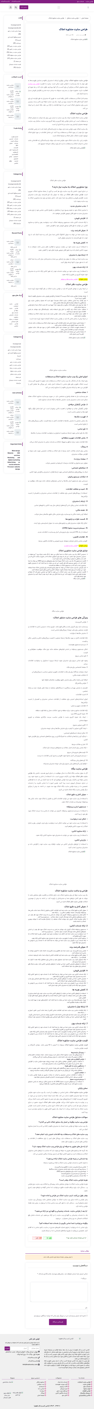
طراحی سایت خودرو (70, 546)
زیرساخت (18, 43)
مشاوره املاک (64, 1055)
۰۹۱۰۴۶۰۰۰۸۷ (16, 2)
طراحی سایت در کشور (15, 49)
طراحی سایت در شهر (15, 46)
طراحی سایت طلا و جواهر (69, 279)
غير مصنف (18, 61)
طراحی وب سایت (33, 84)
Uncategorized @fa (13, 28)
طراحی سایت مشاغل (73, 18)
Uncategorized (15, 25)
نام (86, 1308)
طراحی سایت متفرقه (15, 55)
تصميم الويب (14, 137)
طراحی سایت (89, 2)
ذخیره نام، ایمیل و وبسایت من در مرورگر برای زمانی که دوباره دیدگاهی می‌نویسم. (60, 1316)
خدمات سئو (80, 2)
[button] (58, 7)
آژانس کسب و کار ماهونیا (41, 1406)
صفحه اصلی (84, 18)
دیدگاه (83, 1278)
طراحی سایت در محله (15, 52)
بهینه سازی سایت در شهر (14, 31)
